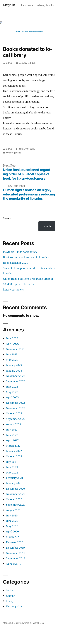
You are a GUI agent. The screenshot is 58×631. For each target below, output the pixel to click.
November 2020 (15, 494)
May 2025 (12, 360)
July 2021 (12, 462)
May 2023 (12, 392)
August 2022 (13, 424)
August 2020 (13, 510)
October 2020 (14, 499)
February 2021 (14, 478)
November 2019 (15, 553)
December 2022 (15, 403)
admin (9, 63)
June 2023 (12, 386)
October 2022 (14, 413)
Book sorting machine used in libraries (26, 257)
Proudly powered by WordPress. (28, 623)
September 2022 (15, 419)
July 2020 (12, 515)
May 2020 (12, 526)
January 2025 (14, 365)
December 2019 (15, 548)
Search (7, 218)
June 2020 (12, 521)
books (9, 590)
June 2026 (12, 338)
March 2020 (13, 537)
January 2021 (14, 483)
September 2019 (15, 558)
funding (10, 596)
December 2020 (15, 489)
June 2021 (12, 467)
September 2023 (15, 381)
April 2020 (12, 531)
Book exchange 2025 (15, 263)
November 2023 (15, 376)
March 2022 (13, 446)
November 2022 (15, 408)
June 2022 (12, 435)
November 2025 (15, 349)
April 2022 (12, 440)
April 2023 (12, 397)
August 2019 (13, 564)
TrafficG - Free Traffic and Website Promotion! (29, 31)
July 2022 (12, 429)
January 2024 (14, 371)
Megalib (9, 5)
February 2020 (14, 542)
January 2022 (14, 451)
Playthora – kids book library (20, 252)
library (10, 601)
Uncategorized (13, 152)
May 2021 (12, 472)
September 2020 (15, 505)
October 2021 (14, 456)
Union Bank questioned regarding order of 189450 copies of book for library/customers (28, 284)
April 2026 (12, 344)
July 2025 (12, 354)
